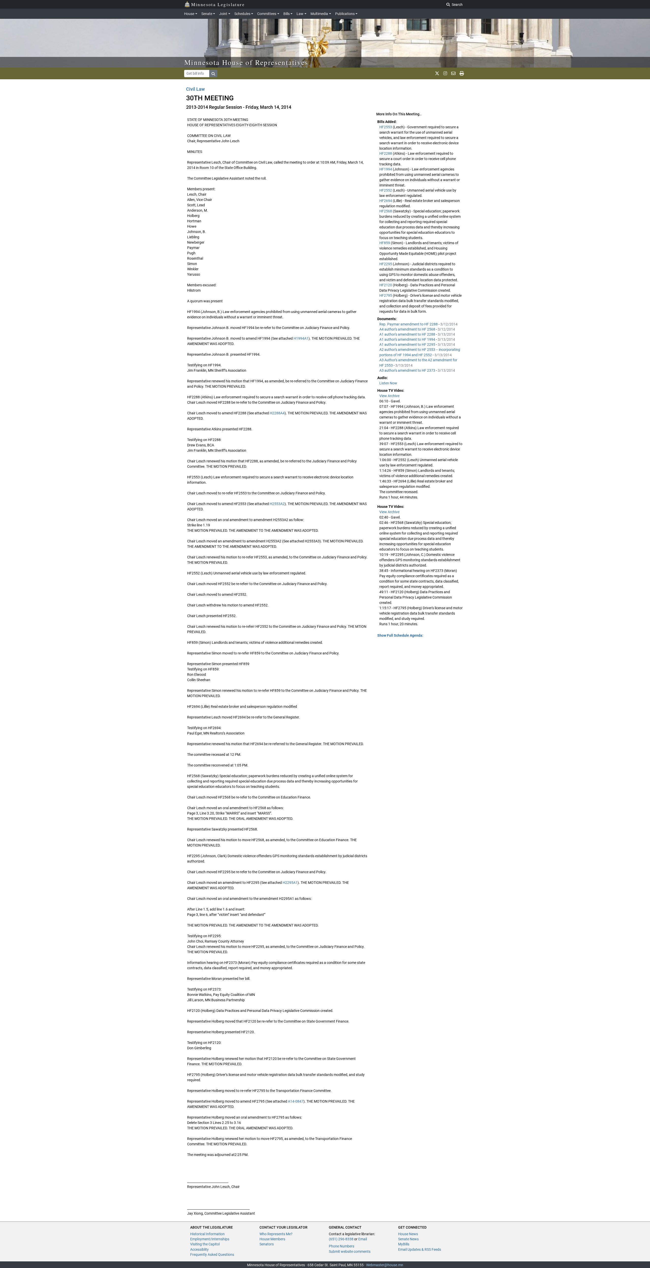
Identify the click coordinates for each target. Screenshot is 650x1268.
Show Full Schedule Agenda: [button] (400, 635)
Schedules (242, 14)
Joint (223, 14)
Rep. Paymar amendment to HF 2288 (408, 324)
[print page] (462, 73)
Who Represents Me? (275, 1234)
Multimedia (319, 14)
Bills (286, 14)
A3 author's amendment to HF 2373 (407, 370)
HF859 (385, 243)
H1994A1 (301, 338)
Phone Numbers (341, 1246)
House (189, 14)
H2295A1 (290, 883)
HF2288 (386, 153)
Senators (266, 1244)
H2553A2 (277, 504)
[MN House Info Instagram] (445, 73)
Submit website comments (349, 1251)
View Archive (389, 396)
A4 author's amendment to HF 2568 (407, 329)
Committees (266, 14)
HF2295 (386, 264)
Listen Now (388, 383)
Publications (345, 14)
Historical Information (207, 1234)
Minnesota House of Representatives (246, 62)
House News (408, 1234)
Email (362, 1239)
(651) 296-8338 (341, 1239)
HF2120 (386, 285)
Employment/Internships (209, 1239)
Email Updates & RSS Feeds (419, 1249)
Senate (206, 14)
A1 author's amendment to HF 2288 (407, 334)
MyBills (403, 1244)
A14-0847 (295, 1101)
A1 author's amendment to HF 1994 (407, 339)
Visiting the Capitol (205, 1244)
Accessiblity (199, 1249)
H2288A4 (277, 413)
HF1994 (386, 169)
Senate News (408, 1239)
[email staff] (453, 73)
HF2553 (386, 127)
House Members (272, 1239)
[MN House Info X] (437, 73)
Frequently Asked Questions (212, 1255)
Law (300, 14)
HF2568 (386, 211)
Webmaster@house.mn (384, 1265)
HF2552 (386, 190)
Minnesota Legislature (218, 4)
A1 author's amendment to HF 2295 (407, 344)
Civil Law (195, 89)
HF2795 (386, 295)
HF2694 (386, 201)
